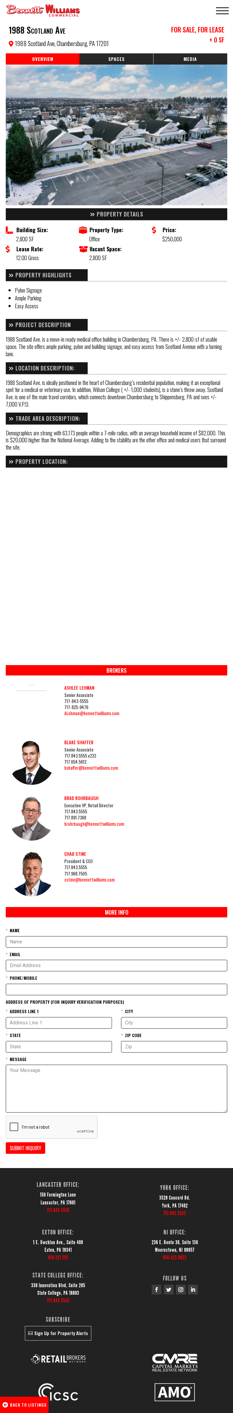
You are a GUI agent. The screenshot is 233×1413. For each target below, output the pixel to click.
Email (15, 954)
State (15, 1035)
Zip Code (133, 1035)
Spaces (116, 58)
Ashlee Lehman (79, 688)
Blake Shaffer (78, 742)
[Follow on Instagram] (181, 1289)
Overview (42, 58)
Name (15, 930)
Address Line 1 (24, 1011)
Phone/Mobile (23, 978)
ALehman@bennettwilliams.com (91, 713)
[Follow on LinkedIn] (193, 1289)
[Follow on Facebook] (156, 1289)
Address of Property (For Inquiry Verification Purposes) (65, 1002)
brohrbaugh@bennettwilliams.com (94, 824)
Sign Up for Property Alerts (61, 1333)
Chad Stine (75, 854)
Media (190, 58)
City (129, 1011)
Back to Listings (28, 1404)
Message (18, 1059)
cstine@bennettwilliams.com (89, 879)
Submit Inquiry (25, 1148)
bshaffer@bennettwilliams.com (91, 768)
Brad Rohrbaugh (81, 798)
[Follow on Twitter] (169, 1289)
